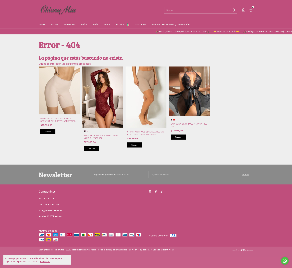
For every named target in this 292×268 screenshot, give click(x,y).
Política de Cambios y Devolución (170, 24)
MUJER (54, 24)
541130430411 (46, 198)
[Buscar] (233, 10)
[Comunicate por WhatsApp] (285, 261)
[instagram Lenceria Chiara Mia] (150, 191)
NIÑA (95, 24)
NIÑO (83, 24)
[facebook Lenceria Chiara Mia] (155, 191)
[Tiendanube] (242, 250)
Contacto (140, 24)
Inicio (42, 24)
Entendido (45, 261)
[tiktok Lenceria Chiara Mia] (161, 191)
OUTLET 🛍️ (122, 24)
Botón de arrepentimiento (163, 250)
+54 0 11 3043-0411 (49, 204)
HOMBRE (69, 24)
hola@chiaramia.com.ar (50, 210)
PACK (107, 24)
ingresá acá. (145, 250)
